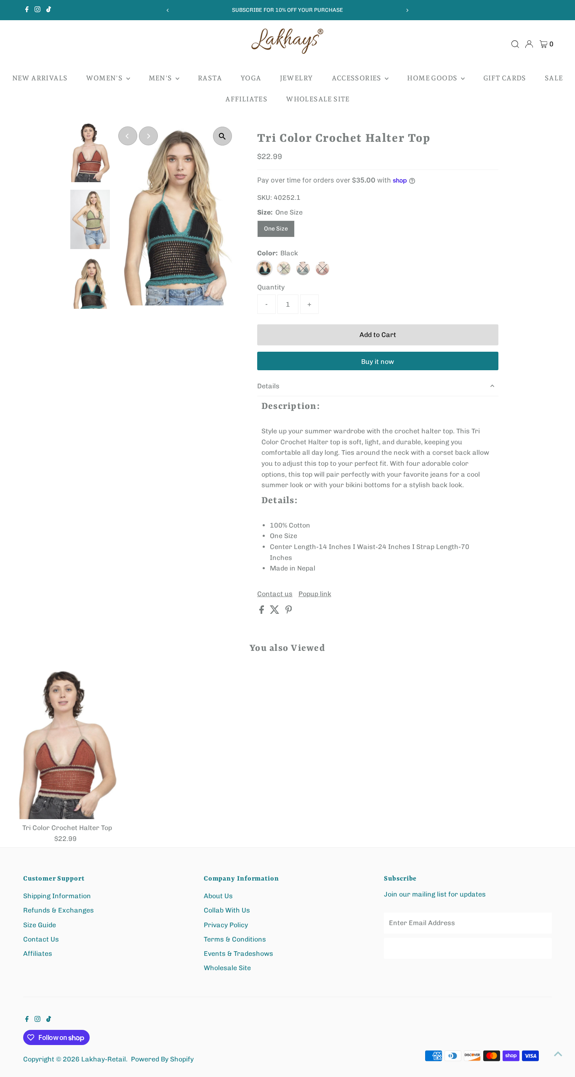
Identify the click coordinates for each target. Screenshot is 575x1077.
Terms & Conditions (235, 939)
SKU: (264, 198)
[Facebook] (27, 10)
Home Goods (432, 78)
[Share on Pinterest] (288, 611)
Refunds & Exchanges (58, 910)
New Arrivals (40, 78)
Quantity (271, 287)
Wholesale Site (318, 99)
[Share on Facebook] (262, 611)
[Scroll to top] (558, 1053)
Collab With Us (227, 910)
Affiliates (246, 99)
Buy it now (377, 362)
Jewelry (296, 78)
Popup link (314, 594)
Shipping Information (57, 896)
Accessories (357, 78)
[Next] (406, 10)
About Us (218, 896)
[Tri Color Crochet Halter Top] (67, 744)
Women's (105, 78)
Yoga (250, 78)
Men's (161, 78)
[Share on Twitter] (275, 611)
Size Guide (39, 925)
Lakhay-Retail (103, 1059)
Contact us (275, 594)
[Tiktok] (48, 10)
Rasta (210, 78)
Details (268, 386)
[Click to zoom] (222, 136)
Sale (554, 78)
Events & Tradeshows (238, 954)
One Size (276, 228)
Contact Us (41, 939)
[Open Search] (515, 44)
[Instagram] (37, 10)
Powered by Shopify (162, 1059)
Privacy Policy (226, 925)
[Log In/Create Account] (529, 44)
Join (468, 948)
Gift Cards (504, 78)
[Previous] (168, 10)
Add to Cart (377, 335)
